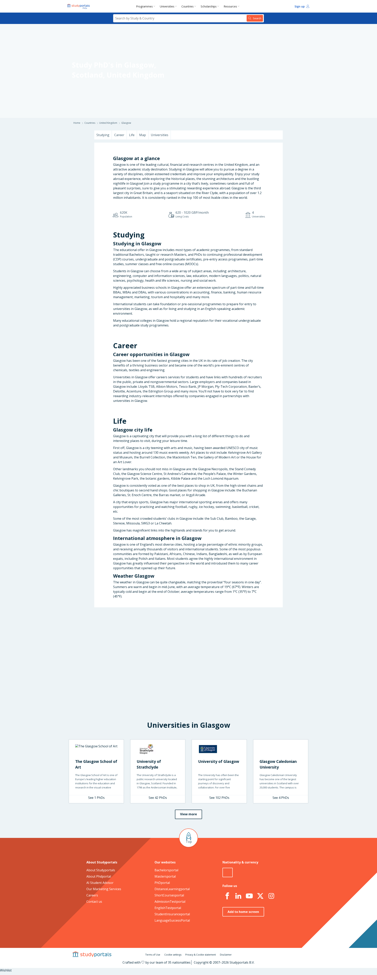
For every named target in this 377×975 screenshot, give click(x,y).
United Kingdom (135, 75)
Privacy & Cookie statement (200, 954)
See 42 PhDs (158, 797)
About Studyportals (100, 870)
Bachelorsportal (166, 870)
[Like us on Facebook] (227, 896)
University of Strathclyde (149, 764)
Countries (187, 6)
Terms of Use (152, 954)
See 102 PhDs (219, 797)
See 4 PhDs (281, 797)
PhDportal (162, 883)
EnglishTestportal (168, 908)
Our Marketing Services (103, 889)
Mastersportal (165, 876)
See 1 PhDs (96, 797)
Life (132, 135)
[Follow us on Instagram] (271, 896)
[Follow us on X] (260, 896)
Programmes (144, 6)
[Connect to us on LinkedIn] (238, 896)
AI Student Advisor (99, 883)
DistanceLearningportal (172, 889)
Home (76, 123)
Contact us (94, 901)
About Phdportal (98, 876)
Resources (230, 6)
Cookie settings (172, 954)
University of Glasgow (218, 761)
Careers (92, 895)
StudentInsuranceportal (172, 914)
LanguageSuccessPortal (172, 920)
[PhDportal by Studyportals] (79, 6)
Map (142, 135)
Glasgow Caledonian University (278, 764)
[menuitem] (146, 6)
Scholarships (209, 6)
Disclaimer (226, 954)
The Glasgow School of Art (96, 764)
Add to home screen (243, 912)
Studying (102, 135)
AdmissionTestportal (170, 901)
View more (188, 814)
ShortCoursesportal (169, 895)
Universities (167, 6)
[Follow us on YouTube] (249, 896)
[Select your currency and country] (227, 872)
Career (119, 135)
